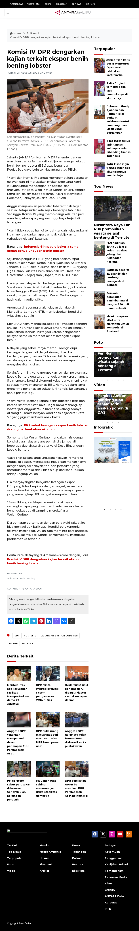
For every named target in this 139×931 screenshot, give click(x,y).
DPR (17, 635)
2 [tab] (107, 380)
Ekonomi (46, 864)
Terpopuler (60, 4)
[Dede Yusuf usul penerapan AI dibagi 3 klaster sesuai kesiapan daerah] (77, 673)
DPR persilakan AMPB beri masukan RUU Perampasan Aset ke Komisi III (76, 788)
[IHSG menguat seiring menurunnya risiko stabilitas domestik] (48, 769)
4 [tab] (118, 380)
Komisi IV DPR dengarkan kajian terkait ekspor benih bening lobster (55, 37)
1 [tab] (102, 380)
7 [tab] (129, 417)
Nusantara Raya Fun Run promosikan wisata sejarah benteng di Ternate (112, 231)
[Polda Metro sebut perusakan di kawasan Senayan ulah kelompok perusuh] (19, 769)
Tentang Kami (114, 870)
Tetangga (79, 851)
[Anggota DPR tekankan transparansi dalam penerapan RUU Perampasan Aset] (19, 719)
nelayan (27, 643)
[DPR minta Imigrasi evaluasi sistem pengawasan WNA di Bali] (48, 673)
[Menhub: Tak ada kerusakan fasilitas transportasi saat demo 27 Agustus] (19, 673)
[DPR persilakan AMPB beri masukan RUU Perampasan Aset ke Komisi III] (77, 769)
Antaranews (16, 4)
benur (13, 643)
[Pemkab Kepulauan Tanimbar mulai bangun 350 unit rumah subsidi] (99, 298)
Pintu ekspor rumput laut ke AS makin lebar (111, 495)
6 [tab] (124, 417)
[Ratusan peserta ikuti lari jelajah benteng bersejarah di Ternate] (99, 275)
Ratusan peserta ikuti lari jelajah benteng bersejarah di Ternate (117, 277)
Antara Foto (33, 4)
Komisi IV (30, 635)
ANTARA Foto (114, 896)
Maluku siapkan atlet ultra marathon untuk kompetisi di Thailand (117, 324)
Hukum (44, 858)
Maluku (45, 845)
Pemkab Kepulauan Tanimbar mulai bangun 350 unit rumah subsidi (117, 300)
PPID (108, 909)
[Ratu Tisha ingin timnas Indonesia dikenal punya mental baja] (99, 169)
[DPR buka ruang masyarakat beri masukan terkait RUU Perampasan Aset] (48, 719)
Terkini (47, 4)
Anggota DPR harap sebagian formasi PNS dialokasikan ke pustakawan (75, 738)
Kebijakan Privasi (116, 864)
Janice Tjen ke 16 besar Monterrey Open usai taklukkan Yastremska (118, 67)
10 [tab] (118, 422)
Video (99, 385)
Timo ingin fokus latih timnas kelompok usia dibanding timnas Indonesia (118, 148)
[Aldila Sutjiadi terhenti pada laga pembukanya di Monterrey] (99, 88)
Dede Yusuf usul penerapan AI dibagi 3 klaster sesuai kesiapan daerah (76, 692)
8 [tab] (107, 422)
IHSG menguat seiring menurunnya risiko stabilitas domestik (46, 788)
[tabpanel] (113, 364)
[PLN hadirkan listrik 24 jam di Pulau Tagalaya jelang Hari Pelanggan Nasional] (99, 248)
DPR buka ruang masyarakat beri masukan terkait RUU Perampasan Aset (48, 738)
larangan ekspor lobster (59, 635)
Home (17, 33)
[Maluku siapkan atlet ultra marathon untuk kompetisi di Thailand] (99, 321)
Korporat (111, 902)
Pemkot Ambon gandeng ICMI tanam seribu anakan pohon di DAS (113, 404)
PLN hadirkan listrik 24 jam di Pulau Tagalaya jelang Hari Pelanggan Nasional (116, 252)
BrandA (110, 889)
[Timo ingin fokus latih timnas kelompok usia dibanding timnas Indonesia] (99, 146)
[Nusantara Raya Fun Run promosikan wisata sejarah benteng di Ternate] (113, 208)
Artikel (44, 870)
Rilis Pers (90, 4)
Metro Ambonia (50, 851)
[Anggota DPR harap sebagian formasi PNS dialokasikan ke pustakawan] (77, 719)
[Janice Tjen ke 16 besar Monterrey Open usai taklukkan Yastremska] (99, 65)
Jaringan (111, 845)
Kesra (76, 845)
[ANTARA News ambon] (73, 12)
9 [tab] (113, 422)
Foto (98, 342)
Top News (75, 4)
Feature (77, 864)
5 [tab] (124, 380)
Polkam (32, 33)
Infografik (103, 427)
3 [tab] (113, 380)
